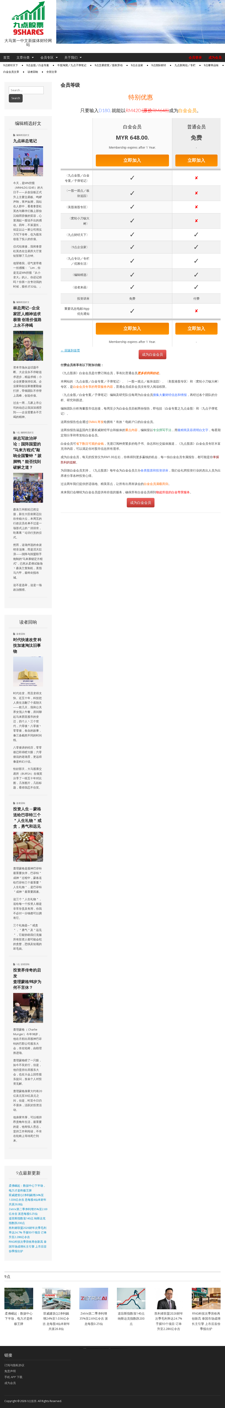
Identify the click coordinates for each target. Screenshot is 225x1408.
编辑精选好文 (22, 135)
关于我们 (71, 57)
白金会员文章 (11, 71)
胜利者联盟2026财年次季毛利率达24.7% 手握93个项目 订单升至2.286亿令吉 (28, 1232)
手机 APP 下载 (13, 1377)
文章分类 (23, 57)
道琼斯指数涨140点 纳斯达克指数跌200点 (131, 1318)
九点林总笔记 (25, 140)
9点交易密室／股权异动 (109, 65)
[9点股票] (28, 18)
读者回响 (32, 71)
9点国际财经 (158, 65)
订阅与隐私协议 (14, 1365)
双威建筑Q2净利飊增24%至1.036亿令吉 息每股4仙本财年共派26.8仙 (27, 1199)
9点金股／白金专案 (37, 65)
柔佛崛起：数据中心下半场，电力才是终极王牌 (19, 1318)
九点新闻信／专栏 (185, 65)
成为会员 (215, 57)
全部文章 (51, 71)
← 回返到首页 (70, 350)
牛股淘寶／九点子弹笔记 (71, 65)
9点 (18, 432)
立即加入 (132, 160)
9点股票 (31, 1401)
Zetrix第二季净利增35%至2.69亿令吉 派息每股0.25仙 (94, 1318)
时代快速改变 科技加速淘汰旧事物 (27, 645)
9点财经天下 (10, 65)
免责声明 (10, 1371)
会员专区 (47, 57)
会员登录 (195, 57)
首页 (6, 57)
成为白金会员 (152, 354)
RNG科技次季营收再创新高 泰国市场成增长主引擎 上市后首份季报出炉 (28, 1246)
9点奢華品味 (211, 65)
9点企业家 (137, 65)
